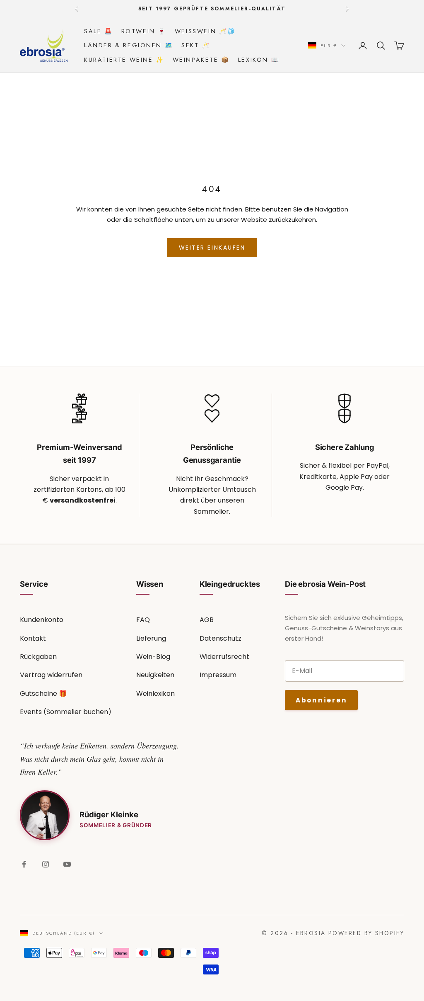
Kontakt (33, 638)
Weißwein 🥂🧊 (205, 31)
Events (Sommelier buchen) (65, 712)
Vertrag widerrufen (51, 675)
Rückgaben (38, 656)
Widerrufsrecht (224, 656)
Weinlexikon (155, 693)
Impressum (218, 675)
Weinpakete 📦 (201, 60)
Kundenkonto (41, 619)
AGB (207, 619)
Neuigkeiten (155, 675)
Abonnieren (321, 700)
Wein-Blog (153, 656)
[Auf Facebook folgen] (24, 864)
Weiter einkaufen (212, 247)
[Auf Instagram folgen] (45, 864)
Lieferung (151, 638)
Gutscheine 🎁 (43, 693)
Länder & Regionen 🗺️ (128, 45)
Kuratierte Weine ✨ (124, 60)
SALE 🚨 (98, 31)
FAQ (143, 619)
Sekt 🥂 (195, 45)
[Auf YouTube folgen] (67, 864)
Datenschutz (220, 638)
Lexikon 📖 (258, 60)
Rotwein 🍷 (143, 31)
